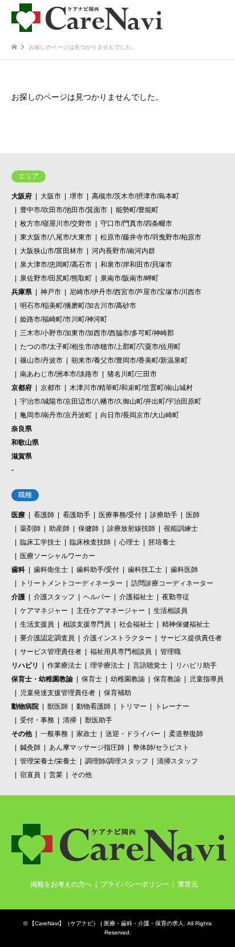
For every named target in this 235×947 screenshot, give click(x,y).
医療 (18, 515)
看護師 (44, 515)
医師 (193, 515)
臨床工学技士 (40, 542)
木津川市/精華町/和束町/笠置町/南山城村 (131, 388)
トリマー (133, 706)
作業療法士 (64, 665)
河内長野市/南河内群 (123, 251)
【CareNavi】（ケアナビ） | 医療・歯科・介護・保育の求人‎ (106, 923)
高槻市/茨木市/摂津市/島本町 (135, 196)
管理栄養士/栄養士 (48, 761)
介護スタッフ (54, 597)
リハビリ (25, 665)
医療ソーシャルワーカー (57, 556)
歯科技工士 (145, 570)
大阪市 (50, 196)
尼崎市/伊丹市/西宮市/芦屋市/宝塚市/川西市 (135, 292)
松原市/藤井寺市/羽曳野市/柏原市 (150, 237)
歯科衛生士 (51, 570)
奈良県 (21, 429)
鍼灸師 (30, 747)
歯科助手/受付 (97, 570)
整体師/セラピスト (161, 747)
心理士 (129, 542)
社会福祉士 (136, 624)
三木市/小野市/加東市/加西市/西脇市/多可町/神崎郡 (97, 333)
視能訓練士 (181, 529)
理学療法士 (107, 665)
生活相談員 (170, 611)
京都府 (21, 388)
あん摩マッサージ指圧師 (86, 747)
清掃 (69, 720)
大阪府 (21, 196)
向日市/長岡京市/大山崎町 (139, 415)
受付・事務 (37, 720)
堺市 (76, 196)
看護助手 (76, 515)
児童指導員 (206, 679)
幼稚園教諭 (128, 679)
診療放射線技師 (131, 529)
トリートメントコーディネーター (71, 583)
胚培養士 (162, 542)
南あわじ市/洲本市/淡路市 (59, 374)
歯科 (18, 570)
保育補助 (117, 693)
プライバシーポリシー (134, 884)
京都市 (50, 388)
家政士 (86, 734)
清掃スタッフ (177, 761)
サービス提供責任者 (191, 638)
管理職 (170, 652)
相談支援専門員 (87, 624)
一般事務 (54, 734)
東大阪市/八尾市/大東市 (56, 237)
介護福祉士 (136, 597)
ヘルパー (97, 597)
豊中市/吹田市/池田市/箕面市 (63, 210)
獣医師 (57, 706)
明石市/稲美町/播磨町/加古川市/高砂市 (78, 306)
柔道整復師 (186, 734)
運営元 (187, 884)
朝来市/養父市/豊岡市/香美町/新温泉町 (129, 360)
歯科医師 (184, 570)
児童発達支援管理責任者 (57, 693)
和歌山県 (25, 442)
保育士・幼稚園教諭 (42, 679)
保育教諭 (167, 679)
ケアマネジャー (44, 611)
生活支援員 (37, 624)
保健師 (88, 529)
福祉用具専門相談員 (121, 652)
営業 (56, 775)
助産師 (59, 529)
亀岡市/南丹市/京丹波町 (56, 415)
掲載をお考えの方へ (61, 884)
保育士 (92, 679)
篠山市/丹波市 (41, 360)
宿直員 (30, 775)
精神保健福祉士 (186, 624)
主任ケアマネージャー (110, 611)
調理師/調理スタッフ (116, 761)
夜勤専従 (175, 597)
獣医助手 (98, 720)
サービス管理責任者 (51, 652)
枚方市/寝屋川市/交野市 (56, 223)
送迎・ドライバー (133, 734)
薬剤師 (30, 529)
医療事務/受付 (120, 515)
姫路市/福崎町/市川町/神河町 (63, 319)
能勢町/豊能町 (137, 210)
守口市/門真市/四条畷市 (136, 223)
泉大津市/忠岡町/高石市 (56, 265)
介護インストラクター (117, 638)
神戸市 (50, 292)
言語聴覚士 (150, 665)
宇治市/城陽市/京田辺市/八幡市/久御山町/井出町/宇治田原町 (110, 401)
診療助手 (163, 515)
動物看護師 (93, 706)
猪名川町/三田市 (132, 374)
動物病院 (25, 706)
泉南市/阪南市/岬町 (129, 278)
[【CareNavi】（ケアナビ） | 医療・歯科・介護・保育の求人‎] (87, 17)
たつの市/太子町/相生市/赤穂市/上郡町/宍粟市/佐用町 (100, 347)
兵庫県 (21, 292)
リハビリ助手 (196, 665)
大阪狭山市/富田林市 (51, 251)
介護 (18, 597)
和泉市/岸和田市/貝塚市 (136, 265)
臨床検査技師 (90, 542)
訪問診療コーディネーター (172, 583)
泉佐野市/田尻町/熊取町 (56, 278)
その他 (21, 734)
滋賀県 (21, 456)
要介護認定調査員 (47, 638)
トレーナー (172, 706)
